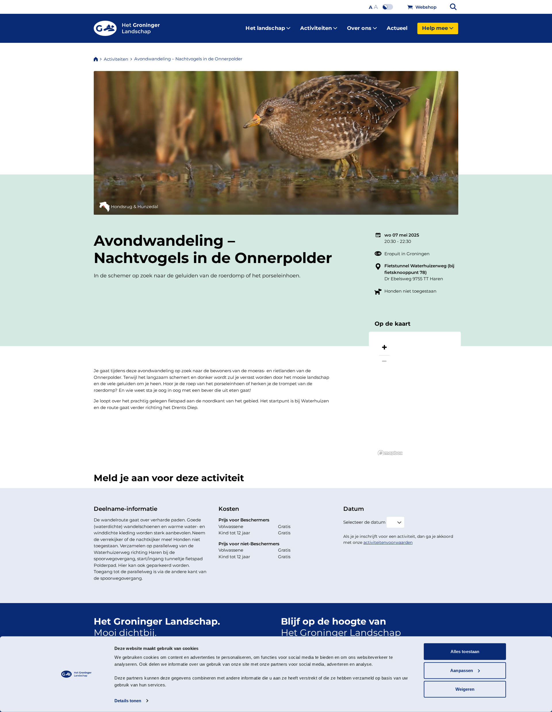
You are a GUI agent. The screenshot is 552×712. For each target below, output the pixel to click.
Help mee (435, 28)
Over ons (359, 28)
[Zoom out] (384, 361)
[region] (415, 393)
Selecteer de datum (364, 522)
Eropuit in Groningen (407, 253)
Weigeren (465, 689)
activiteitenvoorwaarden (388, 542)
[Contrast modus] (389, 7)
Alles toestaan (465, 651)
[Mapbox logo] (390, 453)
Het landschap (265, 28)
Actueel (397, 28)
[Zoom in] (384, 347)
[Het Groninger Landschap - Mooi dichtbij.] (127, 28)
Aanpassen (461, 670)
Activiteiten (316, 28)
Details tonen (127, 700)
